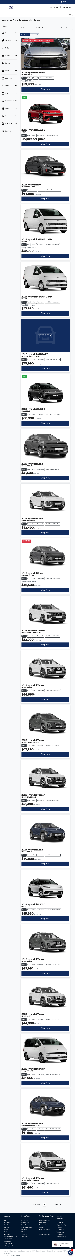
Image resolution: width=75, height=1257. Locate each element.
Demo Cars (25, 1222)
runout (6, 1227)
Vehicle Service (44, 1220)
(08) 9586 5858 (10, 14)
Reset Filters (25, 35)
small (6, 1225)
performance (8, 1232)
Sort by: (54, 28)
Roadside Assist (44, 1229)
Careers (59, 1227)
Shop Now (45, 89)
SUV (5, 1220)
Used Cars (24, 1225)
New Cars (24, 1220)
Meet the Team (62, 1225)
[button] (70, 14)
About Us (60, 1223)
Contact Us (60, 1230)
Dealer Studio (15, 1255)
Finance (24, 1229)
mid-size (7, 1234)
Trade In (24, 1234)
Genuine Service (44, 1234)
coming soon (8, 1246)
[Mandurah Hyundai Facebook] (71, 2)
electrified (7, 1222)
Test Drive (24, 1236)
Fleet (23, 1232)
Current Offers (26, 1227)
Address (65, 2)
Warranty (42, 1227)
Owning (41, 1232)
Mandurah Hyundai (60, 7)
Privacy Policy (61, 1237)
